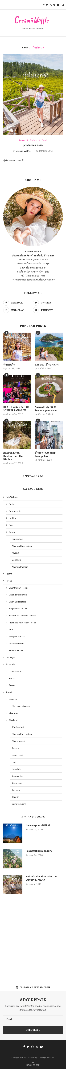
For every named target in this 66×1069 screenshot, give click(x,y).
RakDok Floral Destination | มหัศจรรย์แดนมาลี (42, 878)
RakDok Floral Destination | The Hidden (13, 456)
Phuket (15, 796)
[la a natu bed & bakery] (12, 858)
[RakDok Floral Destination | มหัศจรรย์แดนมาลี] (12, 884)
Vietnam (13, 699)
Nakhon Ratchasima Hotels (22, 615)
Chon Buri (17, 782)
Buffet (12, 504)
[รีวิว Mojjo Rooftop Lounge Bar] (49, 435)
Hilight (9, 573)
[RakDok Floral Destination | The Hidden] (17, 435)
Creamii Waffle (23, 150)
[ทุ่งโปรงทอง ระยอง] (33, 94)
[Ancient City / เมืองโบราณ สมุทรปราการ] (49, 389)
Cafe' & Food (12, 497)
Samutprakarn (19, 803)
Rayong (22, 140)
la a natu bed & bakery (39, 850)
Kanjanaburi (18, 727)
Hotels (9, 580)
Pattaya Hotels (16, 643)
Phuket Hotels (16, 650)
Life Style (10, 657)
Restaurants (15, 511)
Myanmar (13, 713)
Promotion (11, 664)
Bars (11, 525)
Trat (11, 629)
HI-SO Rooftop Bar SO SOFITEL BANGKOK (16, 409)
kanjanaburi (17, 538)
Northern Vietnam (21, 706)
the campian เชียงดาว (38, 825)
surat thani (17, 755)
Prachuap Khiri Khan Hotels (22, 622)
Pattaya (16, 790)
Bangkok (16, 559)
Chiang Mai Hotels (18, 594)
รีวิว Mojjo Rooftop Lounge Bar (45, 454)
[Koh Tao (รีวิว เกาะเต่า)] (49, 347)
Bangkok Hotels (17, 636)
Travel (44, 140)
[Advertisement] (33, 937)
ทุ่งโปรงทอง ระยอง (33, 145)
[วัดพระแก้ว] (17, 347)
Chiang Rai (17, 775)
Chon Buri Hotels (17, 601)
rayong (15, 552)
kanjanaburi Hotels (18, 608)
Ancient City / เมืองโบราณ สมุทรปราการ (46, 409)
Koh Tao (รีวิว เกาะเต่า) (47, 364)
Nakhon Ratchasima (22, 545)
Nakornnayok (18, 741)
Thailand (33, 140)
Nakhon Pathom (20, 566)
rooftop (12, 518)
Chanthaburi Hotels (19, 587)
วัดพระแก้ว (9, 364)
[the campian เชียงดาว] (12, 833)
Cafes (12, 532)
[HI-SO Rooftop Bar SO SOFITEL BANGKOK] (17, 389)
